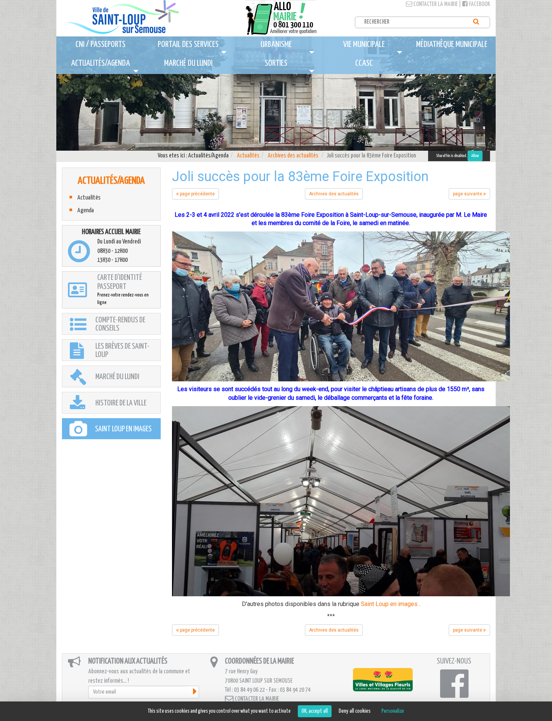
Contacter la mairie (435, 4)
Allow (475, 156)
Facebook (479, 4)
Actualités (248, 156)
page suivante (468, 193)
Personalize (393, 711)
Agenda (85, 210)
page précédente (197, 193)
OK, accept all (315, 711)
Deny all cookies (355, 711)
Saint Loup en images (389, 604)
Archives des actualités (293, 156)
